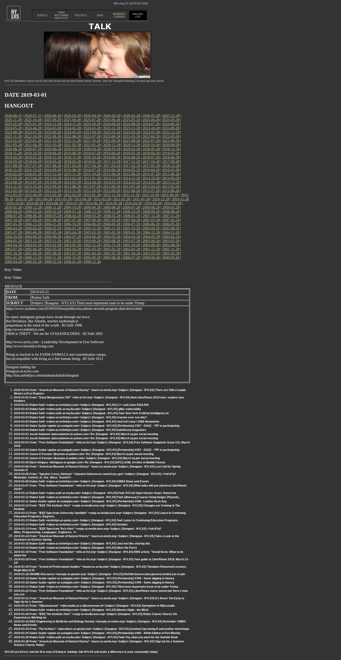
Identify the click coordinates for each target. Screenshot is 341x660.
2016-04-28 (151, 170)
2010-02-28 (172, 203)
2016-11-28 (13, 170)
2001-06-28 (92, 253)
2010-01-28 (13, 207)
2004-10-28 (13, 237)
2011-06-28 (43, 199)
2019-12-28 (171, 149)
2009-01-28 (72, 212)
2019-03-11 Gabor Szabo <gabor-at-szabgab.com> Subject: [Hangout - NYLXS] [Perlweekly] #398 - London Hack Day (90, 501)
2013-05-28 (131, 187)
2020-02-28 (131, 149)
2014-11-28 (131, 178)
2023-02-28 (131, 132)
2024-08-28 (131, 124)
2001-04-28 (131, 253)
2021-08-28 (131, 141)
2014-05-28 (72, 182)
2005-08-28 (170, 228)
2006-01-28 (72, 228)
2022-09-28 (52, 136)
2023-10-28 (151, 128)
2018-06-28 (170, 157)
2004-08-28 (52, 237)
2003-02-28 (52, 245)
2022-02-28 (13, 141)
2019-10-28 (32, 153)
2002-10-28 (131, 245)
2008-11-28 (111, 212)
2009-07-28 (131, 207)
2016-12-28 (171, 166)
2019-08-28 (72, 153)
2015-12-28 (52, 174)
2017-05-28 (72, 166)
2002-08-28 (170, 245)
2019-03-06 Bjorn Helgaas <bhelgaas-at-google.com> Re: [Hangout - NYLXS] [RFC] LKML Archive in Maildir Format (89, 462)
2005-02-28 (111, 232)
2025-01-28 (33, 124)
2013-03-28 (170, 187)
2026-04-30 (92, 116)
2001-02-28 (171, 253)
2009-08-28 (111, 207)
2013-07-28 (91, 187)
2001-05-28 (111, 253)
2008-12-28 (92, 212)
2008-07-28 (13, 216)
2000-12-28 (33, 258)
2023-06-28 (52, 132)
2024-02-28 (72, 128)
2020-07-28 (33, 149)
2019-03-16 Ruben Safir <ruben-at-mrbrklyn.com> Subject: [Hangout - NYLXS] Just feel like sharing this (82, 543)
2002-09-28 (151, 245)
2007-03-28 (151, 220)
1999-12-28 (92, 262)
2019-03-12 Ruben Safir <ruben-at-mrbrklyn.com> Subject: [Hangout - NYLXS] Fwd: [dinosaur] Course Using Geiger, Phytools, (96, 497)
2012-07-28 (151, 191)
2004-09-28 (33, 237)
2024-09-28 (111, 124)
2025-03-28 (170, 120)
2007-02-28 (171, 220)
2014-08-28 (13, 182)
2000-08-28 (111, 258)
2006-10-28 (72, 224)
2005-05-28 (52, 232)
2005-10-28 (131, 228)
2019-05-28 (131, 153)
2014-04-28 (92, 182)
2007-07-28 (72, 220)
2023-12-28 (111, 128)
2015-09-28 (111, 174)
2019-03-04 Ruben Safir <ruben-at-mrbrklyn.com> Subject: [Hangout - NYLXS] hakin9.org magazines (80, 430)
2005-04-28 (72, 232)
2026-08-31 (13, 116)
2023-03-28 (111, 132)
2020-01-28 (151, 149)
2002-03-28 (92, 249)
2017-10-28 (151, 161)
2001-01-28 (13, 258)
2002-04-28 (72, 249)
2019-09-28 (52, 153)
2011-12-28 (111, 195)
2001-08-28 (52, 253)
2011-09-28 (169, 195)
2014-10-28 (151, 178)
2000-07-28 (131, 258)
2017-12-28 (111, 161)
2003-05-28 (170, 241)
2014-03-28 (111, 182)
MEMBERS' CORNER (119, 15)
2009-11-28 (52, 207)
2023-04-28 (92, 132)
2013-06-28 (111, 187)
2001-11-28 (170, 249)
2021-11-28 (72, 141)
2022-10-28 (32, 136)
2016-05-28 (131, 170)
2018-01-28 (92, 161)
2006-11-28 (52, 224)
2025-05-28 (131, 120)
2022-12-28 (171, 132)
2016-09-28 (52, 170)
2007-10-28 (13, 220)
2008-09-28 (151, 212)
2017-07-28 (33, 166)
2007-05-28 (111, 220)
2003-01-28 (72, 245)
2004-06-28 (92, 237)
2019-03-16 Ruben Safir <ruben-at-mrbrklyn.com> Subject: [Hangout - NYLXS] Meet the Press (75, 547)
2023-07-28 (33, 132)
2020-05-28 (72, 149)
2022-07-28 (91, 136)
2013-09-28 (52, 187)
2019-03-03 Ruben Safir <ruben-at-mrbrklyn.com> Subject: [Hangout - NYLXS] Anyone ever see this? (80, 417)
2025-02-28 (13, 124)
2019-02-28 (13, 157)
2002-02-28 (111, 249)
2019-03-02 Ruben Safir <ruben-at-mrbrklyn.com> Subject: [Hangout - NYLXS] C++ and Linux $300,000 (81, 405)
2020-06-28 (52, 149)
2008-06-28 (33, 216)
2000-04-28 (13, 262)
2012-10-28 (91, 191)
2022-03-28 (170, 136)
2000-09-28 (91, 258)
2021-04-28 (33, 145)
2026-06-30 (52, 116)
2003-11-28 (52, 241)
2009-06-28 (151, 207)
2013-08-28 (72, 187)
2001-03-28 (151, 253)
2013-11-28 (13, 187)
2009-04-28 (13, 212)
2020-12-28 (111, 145)
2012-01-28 (92, 195)
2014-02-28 (131, 182)
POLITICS (81, 15)
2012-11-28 (72, 191)
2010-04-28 (133, 203)
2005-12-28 (92, 228)
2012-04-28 (33, 195)
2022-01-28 (33, 141)
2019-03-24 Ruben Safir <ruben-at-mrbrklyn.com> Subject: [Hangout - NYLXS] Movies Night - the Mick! (81, 610)
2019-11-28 (13, 153)
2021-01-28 (92, 145)
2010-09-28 (34, 203)
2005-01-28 (131, 232)
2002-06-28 (33, 249)
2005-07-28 (13, 232)
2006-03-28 (33, 228)
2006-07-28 (131, 224)
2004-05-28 (111, 237)
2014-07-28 (33, 182)
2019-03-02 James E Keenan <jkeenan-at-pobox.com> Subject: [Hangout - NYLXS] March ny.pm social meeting (87, 458)
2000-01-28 (72, 262)
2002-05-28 (52, 249)
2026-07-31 (33, 116)
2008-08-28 (170, 212)
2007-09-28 (33, 220)
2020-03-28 (111, 149)
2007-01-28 (13, 224)
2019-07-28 (91, 153)
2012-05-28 (13, 195)
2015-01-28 (92, 178)
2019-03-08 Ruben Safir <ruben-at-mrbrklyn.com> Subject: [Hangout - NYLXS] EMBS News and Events (81, 481)
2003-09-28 (91, 241)
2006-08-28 (111, 224)
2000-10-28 (72, 258)
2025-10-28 (32, 120)
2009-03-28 (33, 212)
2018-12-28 (52, 157)
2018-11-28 (72, 157)
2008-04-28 (72, 216)
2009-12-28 (33, 207)
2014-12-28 (111, 178)
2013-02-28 (13, 191)
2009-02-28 (52, 212)
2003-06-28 (151, 241)
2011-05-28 (63, 199)
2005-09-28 (151, 228)
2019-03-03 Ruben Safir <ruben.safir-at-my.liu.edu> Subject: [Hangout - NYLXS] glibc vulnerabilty (77, 409)
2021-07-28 (151, 141)
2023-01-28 (151, 132)
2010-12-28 (160, 199)
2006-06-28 (151, 224)
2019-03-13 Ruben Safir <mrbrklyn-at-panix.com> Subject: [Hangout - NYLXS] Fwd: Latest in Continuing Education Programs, (96, 520)
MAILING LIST (138, 15)
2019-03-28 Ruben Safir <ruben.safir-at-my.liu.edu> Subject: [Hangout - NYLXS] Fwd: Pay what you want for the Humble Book (96, 637)
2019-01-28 (33, 157)
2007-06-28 (92, 220)
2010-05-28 (113, 203)
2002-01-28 (131, 249)
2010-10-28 (14, 203)
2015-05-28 (13, 178)
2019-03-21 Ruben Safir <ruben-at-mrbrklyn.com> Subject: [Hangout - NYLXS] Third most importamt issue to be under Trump (96, 586)
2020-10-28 (151, 145)
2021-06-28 (170, 141)
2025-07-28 (91, 120)
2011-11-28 (131, 195)
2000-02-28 (52, 262)
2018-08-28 (131, 157)
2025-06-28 (111, 120)
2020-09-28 (170, 145)
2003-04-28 (13, 245)
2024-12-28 (52, 124)
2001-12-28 (151, 249)
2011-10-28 (150, 195)
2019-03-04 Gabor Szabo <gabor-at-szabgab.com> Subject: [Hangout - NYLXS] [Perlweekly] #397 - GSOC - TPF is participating (96, 425)
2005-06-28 (33, 232)
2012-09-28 (111, 191)
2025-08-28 (72, 120)
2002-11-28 (111, 245)
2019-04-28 (151, 153)
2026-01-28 (151, 116)
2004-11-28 (170, 232)
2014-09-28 (170, 178)
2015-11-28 (72, 174)
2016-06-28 (111, 170)
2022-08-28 (72, 136)
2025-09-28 (52, 120)
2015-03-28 (52, 178)
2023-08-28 (13, 132)
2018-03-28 (52, 161)
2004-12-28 (151, 232)
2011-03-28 (102, 199)
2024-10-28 (91, 124)
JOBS (100, 15)
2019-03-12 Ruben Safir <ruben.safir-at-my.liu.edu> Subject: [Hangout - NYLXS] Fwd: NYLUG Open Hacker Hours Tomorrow (95, 493)
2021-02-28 (72, 145)
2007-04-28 (131, 220)
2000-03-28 (33, 262)
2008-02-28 (111, 216)
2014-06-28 (52, 182)
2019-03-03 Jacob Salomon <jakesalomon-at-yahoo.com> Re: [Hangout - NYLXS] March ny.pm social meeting (86, 434)
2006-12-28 (33, 224)
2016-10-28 (32, 170)
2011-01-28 (141, 199)
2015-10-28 (91, 174)
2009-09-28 (91, 207)
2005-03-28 (92, 232)
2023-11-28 (131, 128)
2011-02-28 (121, 199)
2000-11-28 (52, 258)
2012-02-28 (72, 195)
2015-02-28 (72, 178)
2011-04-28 (82, 199)
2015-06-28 (170, 174)
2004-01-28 (13, 241)
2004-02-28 (171, 237)
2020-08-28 (13, 149)
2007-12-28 (151, 216)
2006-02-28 (52, 228)
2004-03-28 (151, 237)
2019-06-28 (111, 153)
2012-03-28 (52, 195)
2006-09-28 (91, 224)
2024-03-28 (52, 128)
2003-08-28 (111, 241)
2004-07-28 (72, 237)
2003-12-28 (33, 241)
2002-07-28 (13, 249)
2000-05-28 (170, 258)
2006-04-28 (13, 228)
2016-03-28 (170, 170)
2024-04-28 (33, 128)
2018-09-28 (111, 157)
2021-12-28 (52, 141)
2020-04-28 (92, 149)
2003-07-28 (131, 241)
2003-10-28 (72, 241)
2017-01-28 (151, 166)
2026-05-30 (72, 116)
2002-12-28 (92, 245)
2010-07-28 (74, 203)
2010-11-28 (180, 199)
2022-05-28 (131, 136)
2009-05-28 (170, 207)
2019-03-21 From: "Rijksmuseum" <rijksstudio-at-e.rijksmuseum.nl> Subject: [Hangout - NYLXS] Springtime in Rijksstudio (94, 605)
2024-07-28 (151, 124)
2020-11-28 (131, 145)
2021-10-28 (91, 141)
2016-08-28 (72, 170)
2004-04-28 (131, 237)
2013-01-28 (33, 191)
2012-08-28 (131, 191)
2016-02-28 (13, 174)
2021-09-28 (111, 141)
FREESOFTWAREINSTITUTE (61, 15)
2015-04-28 (33, 178)
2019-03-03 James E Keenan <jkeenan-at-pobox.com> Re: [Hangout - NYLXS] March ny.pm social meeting (84, 454)
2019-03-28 (170, 153)
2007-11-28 (170, 216)
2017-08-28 (13, 166)
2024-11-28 (72, 124)
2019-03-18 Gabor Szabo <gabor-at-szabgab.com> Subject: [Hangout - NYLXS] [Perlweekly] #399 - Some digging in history (94, 578)
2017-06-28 (52, 166)
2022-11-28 (13, 136)
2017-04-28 (92, 166)
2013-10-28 (32, 187)
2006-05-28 (170, 224)
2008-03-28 (92, 216)
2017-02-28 (131, 166)
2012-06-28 (170, 191)
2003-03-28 (33, 245)
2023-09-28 (170, 128)
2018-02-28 (72, 161)
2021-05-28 (13, 145)
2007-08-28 (52, 220)
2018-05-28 (13, 161)
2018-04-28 (33, 161)
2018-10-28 (91, 157)
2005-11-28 (111, 228)
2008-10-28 (131, 212)
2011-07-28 (24, 199)
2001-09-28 (33, 253)
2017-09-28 (170, 161)
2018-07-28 (151, 157)
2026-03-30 (111, 116)
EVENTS (42, 15)
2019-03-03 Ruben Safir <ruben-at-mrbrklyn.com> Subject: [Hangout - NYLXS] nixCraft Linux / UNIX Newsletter (87, 421)
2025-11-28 (13, 120)
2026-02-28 (131, 116)
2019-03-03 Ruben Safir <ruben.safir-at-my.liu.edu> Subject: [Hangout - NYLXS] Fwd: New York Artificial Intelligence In (91, 413)
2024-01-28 (92, 128)
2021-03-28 (52, 145)
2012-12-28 (52, 191)
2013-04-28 (151, 187)
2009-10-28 (72, 207)
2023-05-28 (72, 132)
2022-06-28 (111, 136)
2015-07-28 (151, 174)
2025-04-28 (151, 120)
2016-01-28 (33, 174)
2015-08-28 (131, 174)
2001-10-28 (13, 253)
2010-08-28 (54, 203)
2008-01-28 (131, 216)
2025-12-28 (171, 116)
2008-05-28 (52, 216)
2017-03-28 (111, 166)
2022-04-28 (151, 136)
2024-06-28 (170, 124)
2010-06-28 (93, 203)
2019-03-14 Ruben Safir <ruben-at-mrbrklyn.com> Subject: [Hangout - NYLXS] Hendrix (71, 524)
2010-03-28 (152, 203)
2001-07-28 (72, 253)
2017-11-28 (131, 161)
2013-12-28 (171, 182)
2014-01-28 (151, 182)
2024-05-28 (13, 128)
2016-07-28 (91, 170)
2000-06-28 (151, 258)
